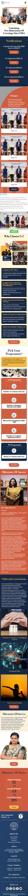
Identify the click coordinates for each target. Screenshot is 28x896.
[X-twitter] (17, 888)
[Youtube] (20, 888)
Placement (14, 840)
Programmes (14, 838)
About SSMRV (14, 837)
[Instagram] (10, 888)
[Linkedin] (14, 888)
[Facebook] (7, 888)
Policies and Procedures (14, 842)
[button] (25, 2)
